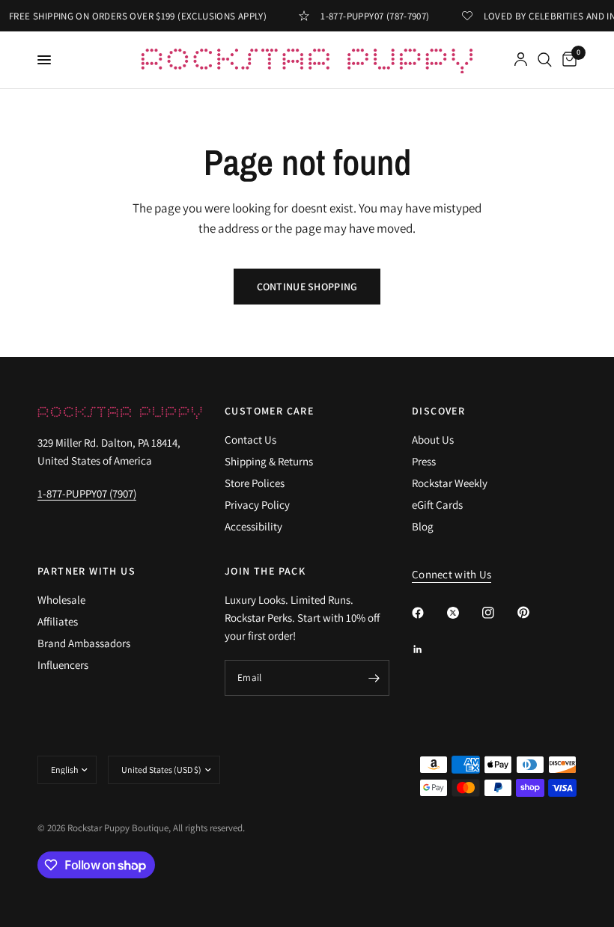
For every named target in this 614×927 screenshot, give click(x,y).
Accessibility (253, 526)
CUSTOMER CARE (269, 411)
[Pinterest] (533, 612)
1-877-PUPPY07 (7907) (86, 493)
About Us (433, 439)
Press (424, 461)
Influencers (62, 665)
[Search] (544, 59)
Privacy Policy (257, 505)
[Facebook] (428, 612)
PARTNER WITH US (86, 571)
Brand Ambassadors (83, 643)
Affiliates (57, 621)
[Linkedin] (428, 649)
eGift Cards (437, 505)
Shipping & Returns (269, 461)
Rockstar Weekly (449, 483)
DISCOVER (438, 411)
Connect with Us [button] (452, 574)
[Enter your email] (374, 678)
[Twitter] (463, 612)
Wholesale (61, 600)
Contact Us (250, 439)
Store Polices (255, 483)
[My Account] (520, 59)
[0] (567, 59)
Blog (423, 526)
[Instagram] (498, 612)
